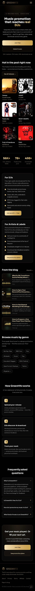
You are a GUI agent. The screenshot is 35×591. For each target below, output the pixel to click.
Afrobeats (7, 356)
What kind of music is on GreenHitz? (16, 514)
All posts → (29, 270)
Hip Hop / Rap (8, 351)
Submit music (17, 49)
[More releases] (30, 107)
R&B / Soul (19, 351)
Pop (27, 351)
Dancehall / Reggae (9, 361)
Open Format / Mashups (11, 366)
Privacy (10, 578)
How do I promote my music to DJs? (16, 507)
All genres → (7, 371)
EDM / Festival (24, 361)
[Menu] (31, 2)
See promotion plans (13, 257)
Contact (28, 578)
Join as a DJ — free (13, 213)
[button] (14, 90)
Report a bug (6, 582)
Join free (17, 43)
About (4, 578)
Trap (23, 356)
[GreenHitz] (10, 2)
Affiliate (22, 578)
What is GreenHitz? (10, 481)
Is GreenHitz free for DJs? (13, 500)
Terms (16, 578)
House (16, 356)
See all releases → (10, 74)
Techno (24, 366)
